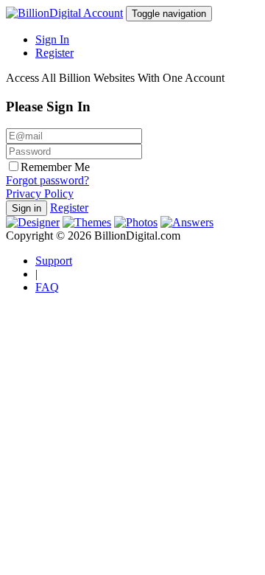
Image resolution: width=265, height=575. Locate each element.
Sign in (26, 208)
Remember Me (55, 167)
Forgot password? (47, 180)
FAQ (47, 287)
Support (53, 260)
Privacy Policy (40, 193)
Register (54, 52)
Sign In (52, 39)
